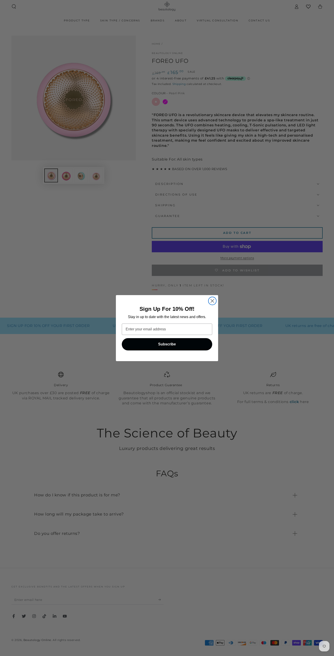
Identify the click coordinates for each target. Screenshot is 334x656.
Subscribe (167, 344)
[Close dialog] (212, 301)
